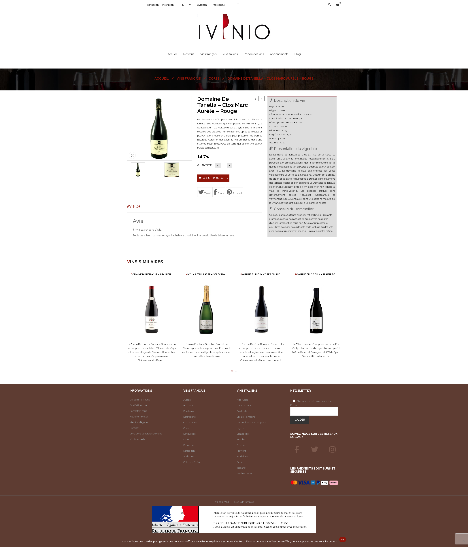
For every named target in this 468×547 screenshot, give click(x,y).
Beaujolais (189, 405)
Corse (214, 78)
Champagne (190, 422)
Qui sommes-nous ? (140, 399)
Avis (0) (133, 206)
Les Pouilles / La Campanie (251, 422)
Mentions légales (139, 422)
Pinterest (237, 193)
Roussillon (189, 450)
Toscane (241, 467)
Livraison (134, 428)
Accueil (161, 78)
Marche (241, 439)
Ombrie (241, 445)
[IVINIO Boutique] (296, 450)
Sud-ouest (189, 456)
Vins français (189, 78)
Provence (188, 445)
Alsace (187, 399)
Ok (342, 539)
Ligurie (240, 428)
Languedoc (189, 433)
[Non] (463, 540)
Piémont (241, 450)
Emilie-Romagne (246, 416)
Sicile (240, 462)
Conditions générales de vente (146, 433)
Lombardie (243, 433)
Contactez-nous (138, 411)
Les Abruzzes (244, 405)
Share (220, 193)
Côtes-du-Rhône (192, 462)
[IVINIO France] (314, 450)
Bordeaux (188, 411)
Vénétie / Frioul (245, 473)
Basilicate (242, 411)
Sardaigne (242, 456)
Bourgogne (189, 416)
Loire (186, 439)
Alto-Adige (242, 399)
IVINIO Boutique (138, 405)
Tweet (207, 193)
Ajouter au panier (215, 178)
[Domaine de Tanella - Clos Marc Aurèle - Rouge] (138, 169)
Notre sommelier (139, 416)
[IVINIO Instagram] (332, 450)
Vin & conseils (137, 439)
